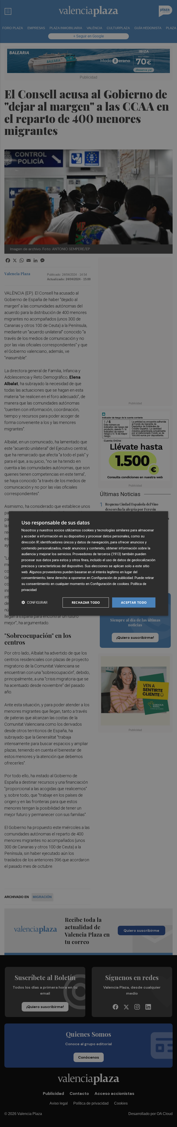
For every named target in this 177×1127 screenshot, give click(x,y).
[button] (34, 602)
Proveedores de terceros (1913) (97, 554)
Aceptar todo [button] (134, 602)
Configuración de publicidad (112, 578)
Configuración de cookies (109, 584)
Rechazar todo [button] (86, 602)
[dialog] (88, 563)
